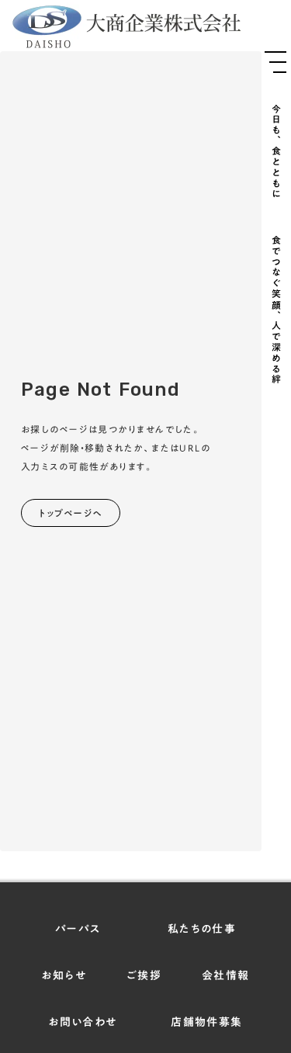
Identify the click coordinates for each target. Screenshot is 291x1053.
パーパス (78, 929)
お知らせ (63, 976)
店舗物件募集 (206, 1022)
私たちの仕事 (202, 929)
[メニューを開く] (275, 62)
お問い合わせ (82, 1022)
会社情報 (226, 976)
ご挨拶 (143, 976)
